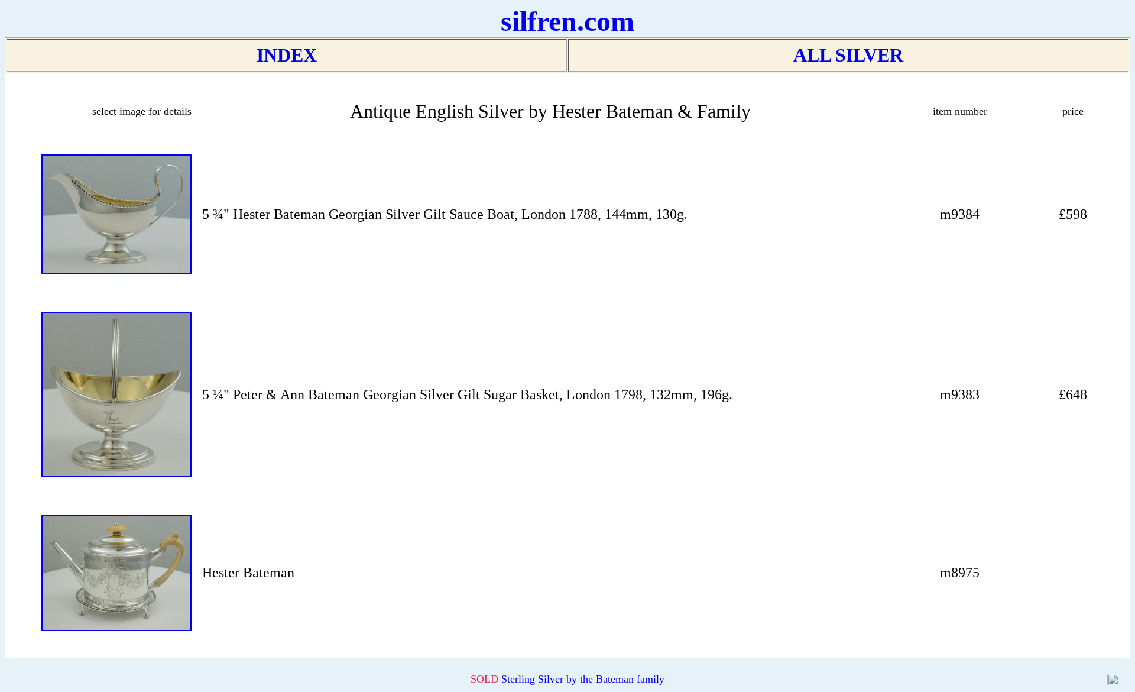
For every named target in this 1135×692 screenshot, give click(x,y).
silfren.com (567, 21)
